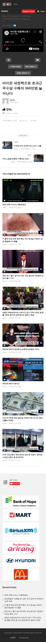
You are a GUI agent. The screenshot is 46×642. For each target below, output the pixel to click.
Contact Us (23, 638)
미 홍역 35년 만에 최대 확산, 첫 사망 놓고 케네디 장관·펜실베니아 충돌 (23, 606)
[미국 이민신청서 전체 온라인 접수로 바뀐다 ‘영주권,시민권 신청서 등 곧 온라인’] (23, 440)
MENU (5, 11)
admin (12, 100)
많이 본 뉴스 (14, 16)
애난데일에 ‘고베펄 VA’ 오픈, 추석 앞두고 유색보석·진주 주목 (23, 600)
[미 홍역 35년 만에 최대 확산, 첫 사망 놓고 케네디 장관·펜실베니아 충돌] (23, 224)
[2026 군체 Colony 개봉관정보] (23, 190)
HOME (12, 638)
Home (4, 16)
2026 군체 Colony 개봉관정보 (14, 204)
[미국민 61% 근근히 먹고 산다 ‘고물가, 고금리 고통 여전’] (23, 148)
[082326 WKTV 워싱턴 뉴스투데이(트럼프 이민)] (23, 335)
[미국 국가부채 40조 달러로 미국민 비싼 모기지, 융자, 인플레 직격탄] (23, 403)
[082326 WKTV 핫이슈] (23, 369)
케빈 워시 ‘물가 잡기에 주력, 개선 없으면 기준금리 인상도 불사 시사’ (23, 612)
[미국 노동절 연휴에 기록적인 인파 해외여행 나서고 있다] (23, 160)
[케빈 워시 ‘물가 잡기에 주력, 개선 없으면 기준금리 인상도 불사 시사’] (23, 261)
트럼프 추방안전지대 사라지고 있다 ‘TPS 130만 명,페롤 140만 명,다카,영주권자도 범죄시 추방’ (22, 619)
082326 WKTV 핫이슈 (11, 384)
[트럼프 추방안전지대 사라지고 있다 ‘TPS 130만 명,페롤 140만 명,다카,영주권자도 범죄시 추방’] (23, 298)
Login (42, 11)
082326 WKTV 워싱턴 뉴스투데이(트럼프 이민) (20, 349)
